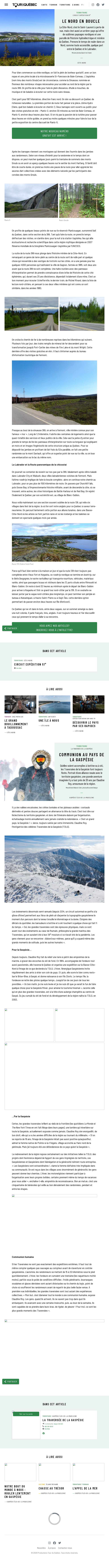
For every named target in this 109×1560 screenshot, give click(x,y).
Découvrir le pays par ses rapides (86, 724)
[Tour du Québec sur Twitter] (103, 4)
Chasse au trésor (51, 1488)
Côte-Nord (81, 63)
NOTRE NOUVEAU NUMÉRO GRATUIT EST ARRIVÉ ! (55, 133)
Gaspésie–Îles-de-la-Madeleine (81, 797)
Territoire (64, 4)
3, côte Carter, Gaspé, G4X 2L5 (54, 1424)
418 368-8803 (49, 1426)
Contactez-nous (65, 1547)
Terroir (53, 4)
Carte (44, 4)
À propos (52, 1547)
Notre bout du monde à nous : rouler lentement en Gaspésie (18, 1491)
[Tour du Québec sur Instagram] (92, 4)
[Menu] (6, 4)
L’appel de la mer (85, 1488)
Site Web (18, 668)
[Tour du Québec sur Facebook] (98, 4)
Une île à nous (49, 720)
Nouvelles (41, 1547)
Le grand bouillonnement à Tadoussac (16, 724)
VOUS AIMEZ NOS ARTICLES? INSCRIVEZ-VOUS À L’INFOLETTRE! (54, 628)
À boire (75, 4)
